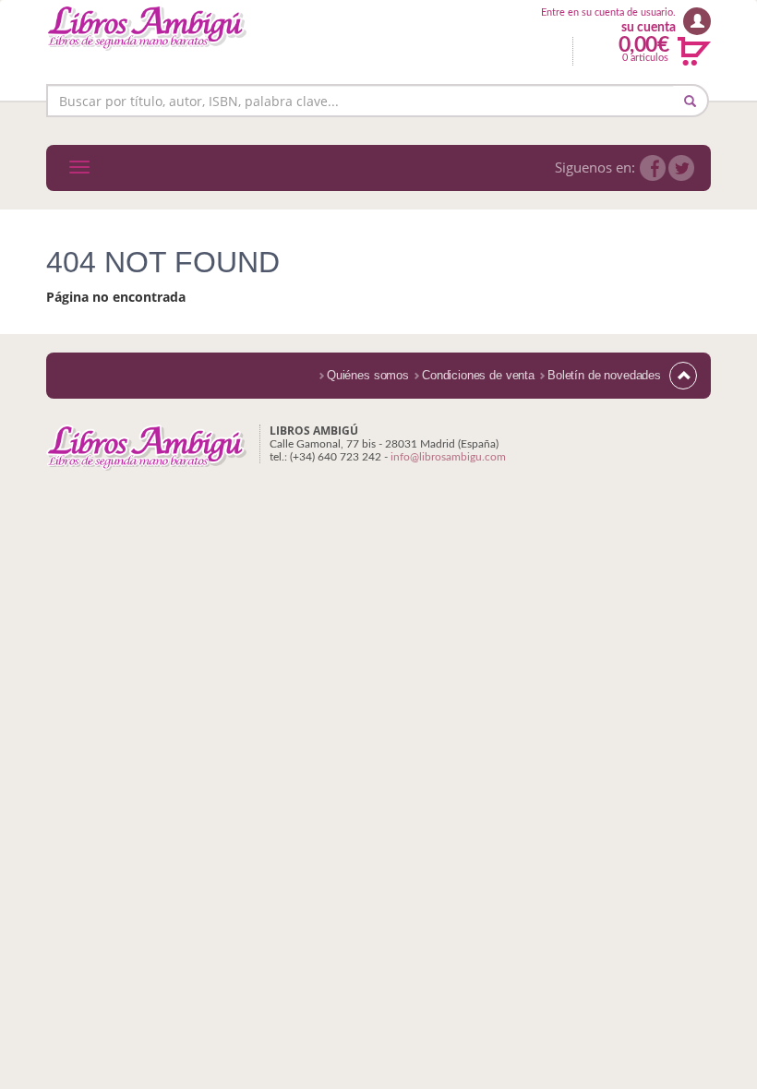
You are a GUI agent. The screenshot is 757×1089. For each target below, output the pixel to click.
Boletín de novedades (604, 375)
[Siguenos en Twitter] (681, 168)
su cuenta (648, 27)
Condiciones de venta (478, 375)
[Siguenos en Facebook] (653, 168)
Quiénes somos (368, 375)
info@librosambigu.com (448, 456)
